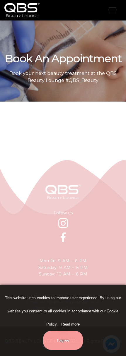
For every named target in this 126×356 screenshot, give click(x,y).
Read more (70, 324)
